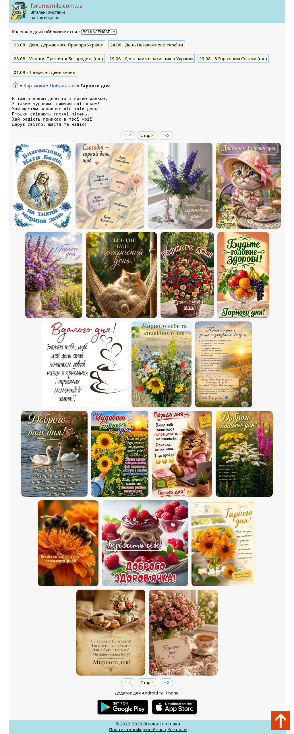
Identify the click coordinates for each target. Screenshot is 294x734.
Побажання (63, 86)
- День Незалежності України (146, 45)
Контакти (177, 729)
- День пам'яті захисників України (151, 58)
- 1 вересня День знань (44, 72)
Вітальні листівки (161, 724)
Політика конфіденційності (137, 729)
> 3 (166, 135)
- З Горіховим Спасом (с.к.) (233, 58)
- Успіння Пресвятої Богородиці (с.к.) (58, 58)
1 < (128, 135)
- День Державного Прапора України (59, 45)
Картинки (34, 86)
